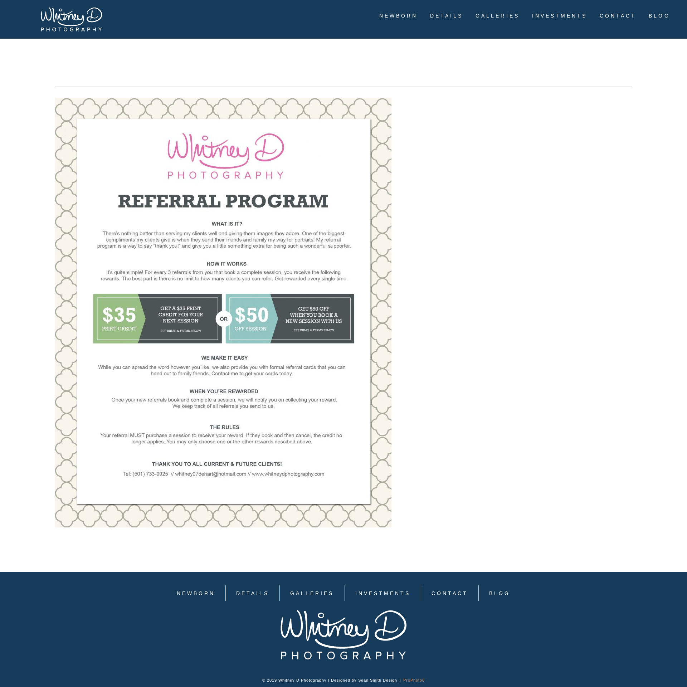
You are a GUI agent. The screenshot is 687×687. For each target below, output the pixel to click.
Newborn (398, 16)
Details (446, 16)
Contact (618, 16)
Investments (559, 16)
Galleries (497, 16)
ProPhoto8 (414, 680)
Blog (659, 16)
